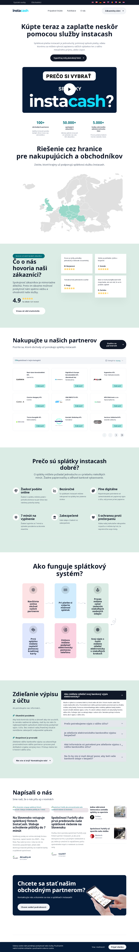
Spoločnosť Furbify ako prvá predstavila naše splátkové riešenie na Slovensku (67, 822)
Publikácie (71, 10)
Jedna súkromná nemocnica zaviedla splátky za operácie (99, 809)
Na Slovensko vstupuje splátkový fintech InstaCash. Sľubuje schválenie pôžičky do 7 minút (29, 824)
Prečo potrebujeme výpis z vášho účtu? (86, 723)
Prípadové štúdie (55, 10)
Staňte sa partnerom (112, 344)
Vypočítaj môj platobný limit (67, 58)
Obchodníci (36, 2)
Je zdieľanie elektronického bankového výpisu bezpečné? (90, 734)
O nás (82, 10)
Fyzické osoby (20, 2)
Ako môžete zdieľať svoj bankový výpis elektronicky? (86, 695)
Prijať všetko (117, 947)
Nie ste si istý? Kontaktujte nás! (31, 760)
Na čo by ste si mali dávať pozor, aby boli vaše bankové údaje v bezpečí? (90, 757)
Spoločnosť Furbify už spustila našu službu (100, 829)
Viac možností (98, 947)
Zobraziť (40, 386)
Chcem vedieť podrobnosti (33, 907)
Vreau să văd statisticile (27, 311)
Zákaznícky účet (112, 11)
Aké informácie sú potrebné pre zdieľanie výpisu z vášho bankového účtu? (92, 745)
